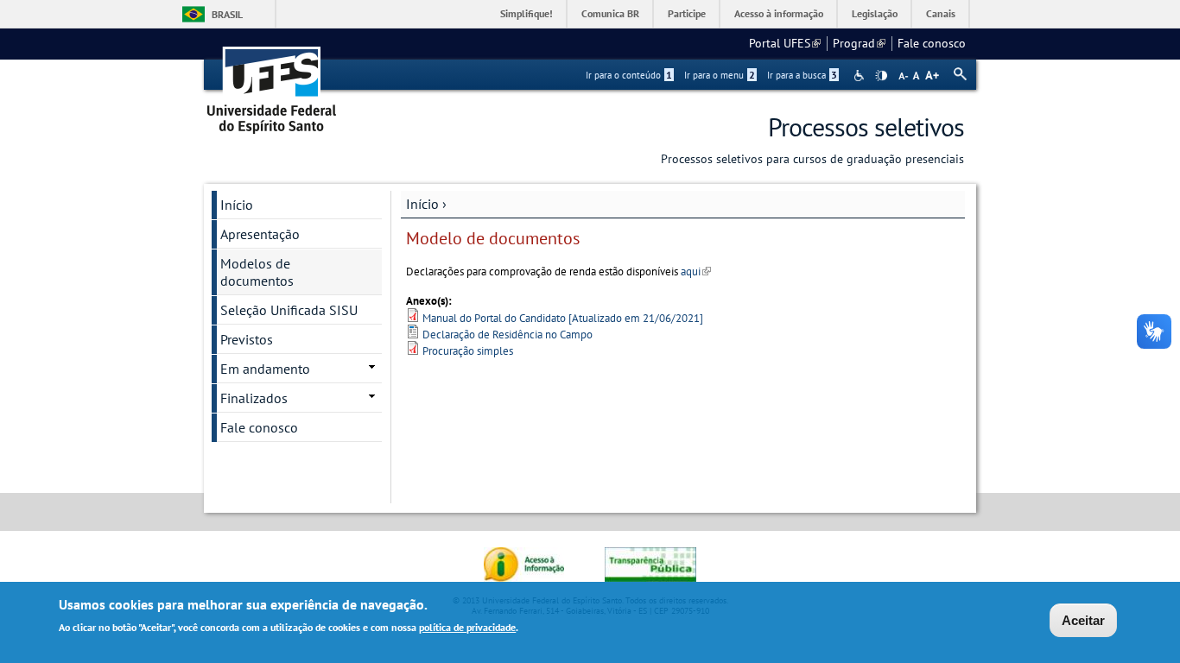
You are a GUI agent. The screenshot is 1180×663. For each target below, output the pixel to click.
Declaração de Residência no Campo (507, 334)
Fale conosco (932, 43)
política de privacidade (467, 627)
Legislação (875, 13)
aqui (696, 271)
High (881, 76)
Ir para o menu (719, 75)
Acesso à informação (778, 13)
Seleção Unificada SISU (289, 310)
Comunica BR (610, 13)
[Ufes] (272, 84)
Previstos (246, 339)
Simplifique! (526, 13)
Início (422, 203)
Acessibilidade (860, 75)
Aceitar (1083, 620)
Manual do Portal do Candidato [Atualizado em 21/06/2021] (562, 318)
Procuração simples (467, 351)
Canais (940, 13)
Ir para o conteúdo (629, 75)
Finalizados (254, 398)
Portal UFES (785, 43)
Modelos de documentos (257, 272)
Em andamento (265, 368)
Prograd (859, 43)
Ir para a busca (802, 75)
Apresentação (260, 234)
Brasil (227, 14)
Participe (687, 13)
